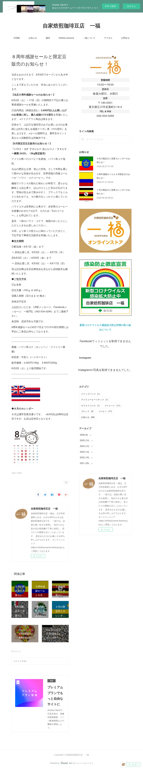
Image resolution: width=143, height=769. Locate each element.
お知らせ (33, 37)
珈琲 (48, 37)
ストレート (112, 405)
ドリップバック (90, 393)
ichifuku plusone (66, 37)
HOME (17, 37)
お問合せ (125, 37)
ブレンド (87, 411)
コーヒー (105, 411)
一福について (89, 37)
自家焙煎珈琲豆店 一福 (71, 26)
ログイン (131, 6)
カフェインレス (90, 405)
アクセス (108, 37)
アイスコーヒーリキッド (94, 399)
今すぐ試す (110, 6)
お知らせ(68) (17, 473)
